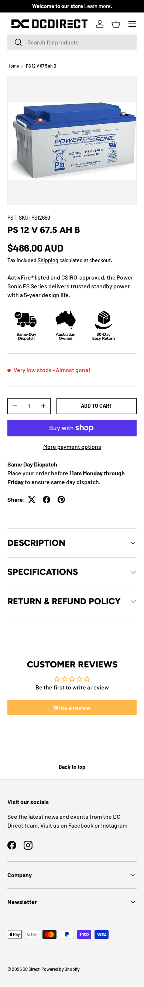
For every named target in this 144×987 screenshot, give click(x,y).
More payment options (72, 446)
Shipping (48, 260)
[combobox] (72, 42)
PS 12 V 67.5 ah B (41, 66)
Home (13, 66)
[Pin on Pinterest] (61, 499)
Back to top (72, 767)
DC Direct (31, 969)
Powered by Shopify (60, 969)
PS (10, 218)
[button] (116, 24)
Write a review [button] (72, 707)
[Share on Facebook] (46, 499)
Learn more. (98, 6)
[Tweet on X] (31, 499)
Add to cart (96, 406)
